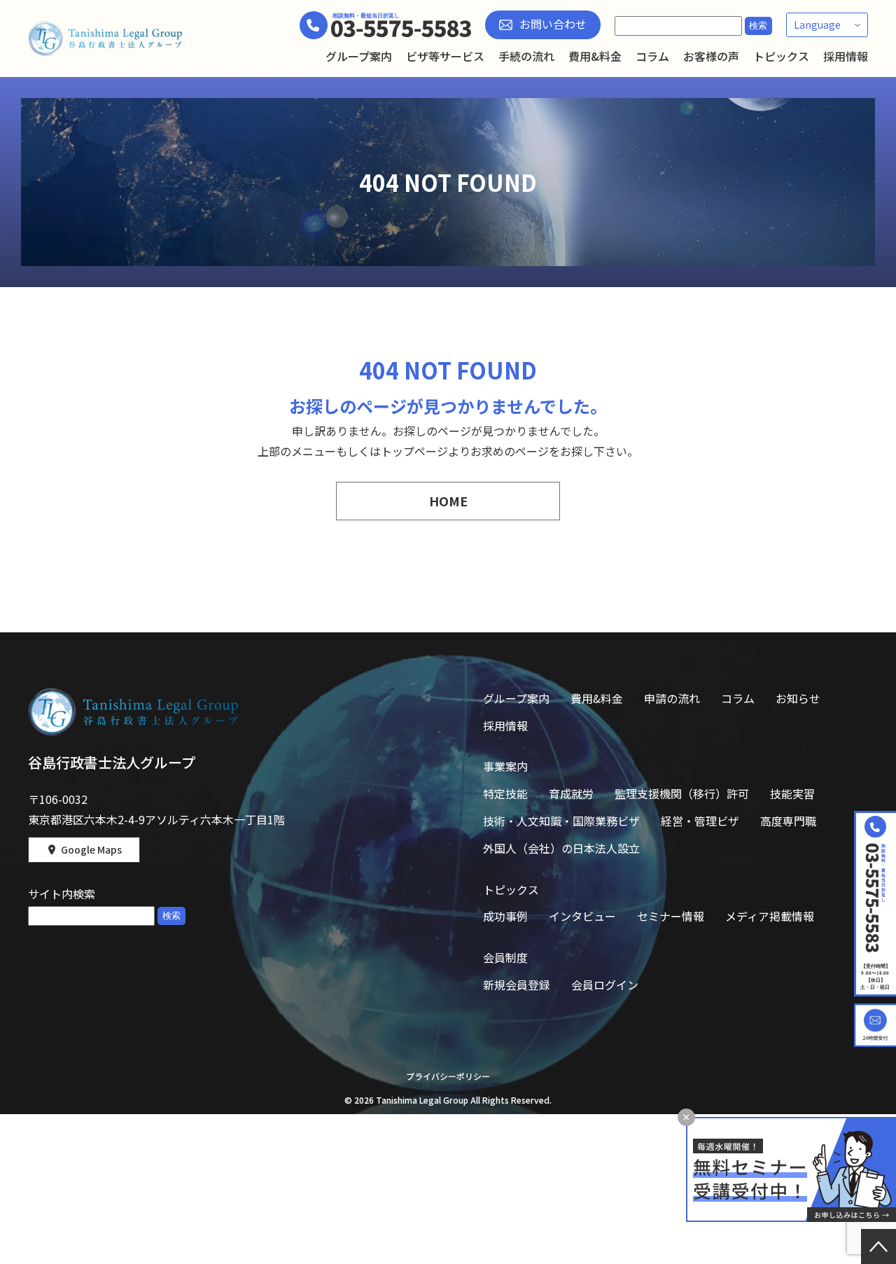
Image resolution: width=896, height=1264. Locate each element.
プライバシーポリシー (448, 1076)
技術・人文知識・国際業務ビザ (561, 820)
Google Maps (91, 849)
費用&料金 (595, 56)
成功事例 (505, 916)
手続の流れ (526, 56)
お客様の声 (711, 56)
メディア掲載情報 (769, 916)
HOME (448, 501)
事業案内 (505, 766)
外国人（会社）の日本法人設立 (561, 848)
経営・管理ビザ (700, 820)
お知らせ (798, 698)
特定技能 (505, 793)
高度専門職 (788, 820)
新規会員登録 (516, 984)
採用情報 (845, 56)
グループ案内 (359, 56)
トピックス (781, 56)
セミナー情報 (670, 916)
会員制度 (505, 957)
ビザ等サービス (445, 56)
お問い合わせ (553, 23)
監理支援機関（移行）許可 (682, 793)
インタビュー (582, 916)
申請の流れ (672, 698)
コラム (652, 56)
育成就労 (571, 793)
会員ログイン (604, 984)
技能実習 (792, 793)
